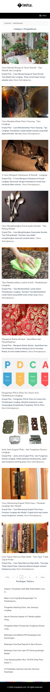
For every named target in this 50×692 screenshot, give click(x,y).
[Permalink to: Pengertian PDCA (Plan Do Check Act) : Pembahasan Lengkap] (25, 374)
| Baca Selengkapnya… (23, 80)
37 (36, 577)
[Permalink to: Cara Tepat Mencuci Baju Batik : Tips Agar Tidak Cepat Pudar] (25, 538)
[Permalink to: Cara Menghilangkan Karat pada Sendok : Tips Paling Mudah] (25, 207)
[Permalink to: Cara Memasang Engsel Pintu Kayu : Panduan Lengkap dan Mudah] (25, 484)
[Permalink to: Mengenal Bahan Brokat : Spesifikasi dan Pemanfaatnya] (25, 320)
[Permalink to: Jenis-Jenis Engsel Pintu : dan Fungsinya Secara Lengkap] (25, 431)
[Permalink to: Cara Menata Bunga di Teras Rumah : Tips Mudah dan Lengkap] (25, 49)
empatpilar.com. (20, 687)
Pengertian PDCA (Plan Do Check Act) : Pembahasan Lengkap (21, 394)
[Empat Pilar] (25, 5)
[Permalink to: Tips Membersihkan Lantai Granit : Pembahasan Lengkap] (25, 264)
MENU (44, 16)
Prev (7, 577)
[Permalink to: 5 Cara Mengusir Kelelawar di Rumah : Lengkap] (25, 156)
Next (42, 577)
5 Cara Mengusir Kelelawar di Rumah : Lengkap (24, 175)
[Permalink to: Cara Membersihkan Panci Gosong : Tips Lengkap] (25, 102)
